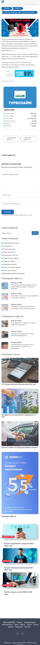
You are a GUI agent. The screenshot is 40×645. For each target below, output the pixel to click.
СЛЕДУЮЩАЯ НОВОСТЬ (27, 139)
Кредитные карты (9, 249)
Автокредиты (8, 246)
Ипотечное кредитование (11, 267)
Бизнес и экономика (10, 270)
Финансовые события (10, 255)
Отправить (7, 212)
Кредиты (20, 622)
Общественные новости (11, 258)
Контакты (27, 627)
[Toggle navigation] (37, 1)
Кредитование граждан (11, 243)
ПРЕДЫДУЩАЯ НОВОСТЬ (11, 139)
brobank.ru (11, 81)
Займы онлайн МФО (9, 622)
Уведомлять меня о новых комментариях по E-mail (17, 215)
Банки (16, 624)
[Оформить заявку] (20, 483)
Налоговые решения (10, 264)
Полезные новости (9, 261)
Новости (22, 624)
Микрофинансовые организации (13, 273)
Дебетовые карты (9, 252)
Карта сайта (19, 627)
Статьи (29, 624)
